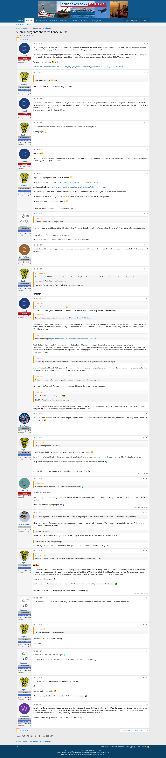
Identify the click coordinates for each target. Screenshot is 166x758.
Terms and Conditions (99, 754)
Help (138, 747)
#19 (147, 677)
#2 (147, 72)
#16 (147, 598)
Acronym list (97, 20)
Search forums (30, 24)
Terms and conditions (117, 747)
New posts (19, 24)
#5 (147, 149)
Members (63, 20)
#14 (147, 512)
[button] (46, 20)
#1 (147, 44)
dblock (20, 35)
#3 (147, 99)
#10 (147, 299)
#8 (147, 245)
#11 (147, 414)
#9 (147, 269)
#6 (147, 173)
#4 (147, 123)
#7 (147, 214)
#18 (147, 651)
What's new (40, 20)
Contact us (104, 747)
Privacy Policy (86, 754)
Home (20, 20)
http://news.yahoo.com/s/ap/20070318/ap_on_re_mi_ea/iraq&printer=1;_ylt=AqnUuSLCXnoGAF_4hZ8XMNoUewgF (78, 67)
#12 (147, 438)
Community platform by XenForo (83, 751)
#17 (147, 624)
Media (52, 20)
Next (25, 39)
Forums (29, 20)
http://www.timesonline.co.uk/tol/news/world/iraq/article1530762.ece (78, 187)
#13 (147, 479)
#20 (147, 704)
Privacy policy (130, 747)
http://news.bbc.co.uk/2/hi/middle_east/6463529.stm (78, 182)
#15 (147, 551)
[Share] (144, 44)
